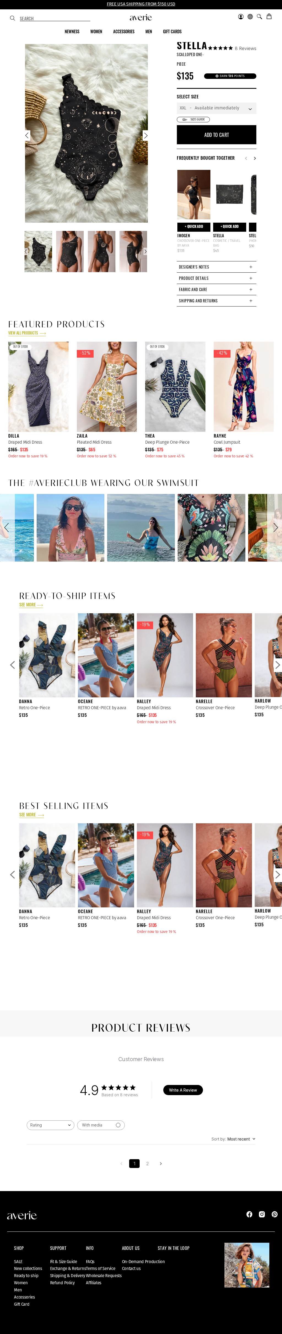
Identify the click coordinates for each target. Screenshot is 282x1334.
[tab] (216, 266)
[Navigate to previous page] (121, 1163)
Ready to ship (26, 1275)
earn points (232, 76)
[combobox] (55, 18)
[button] (7, 528)
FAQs (90, 1261)
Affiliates (93, 1282)
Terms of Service (100, 1268)
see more (27, 605)
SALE (18, 1261)
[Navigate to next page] (161, 1163)
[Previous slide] (27, 136)
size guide (198, 119)
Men (18, 1290)
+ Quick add (194, 227)
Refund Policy (62, 1282)
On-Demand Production (143, 1261)
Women (21, 1282)
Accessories (24, 1297)
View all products (23, 334)
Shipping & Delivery (67, 1275)
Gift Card (21, 1304)
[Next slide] (145, 136)
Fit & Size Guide (63, 1261)
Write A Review (183, 1090)
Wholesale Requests (104, 1275)
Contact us (131, 1268)
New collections (28, 1268)
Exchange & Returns (68, 1268)
